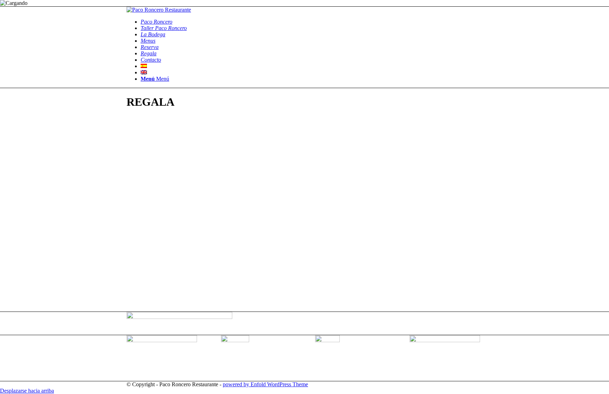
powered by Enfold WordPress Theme (265, 384)
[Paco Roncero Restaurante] (159, 10)
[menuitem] (311, 22)
